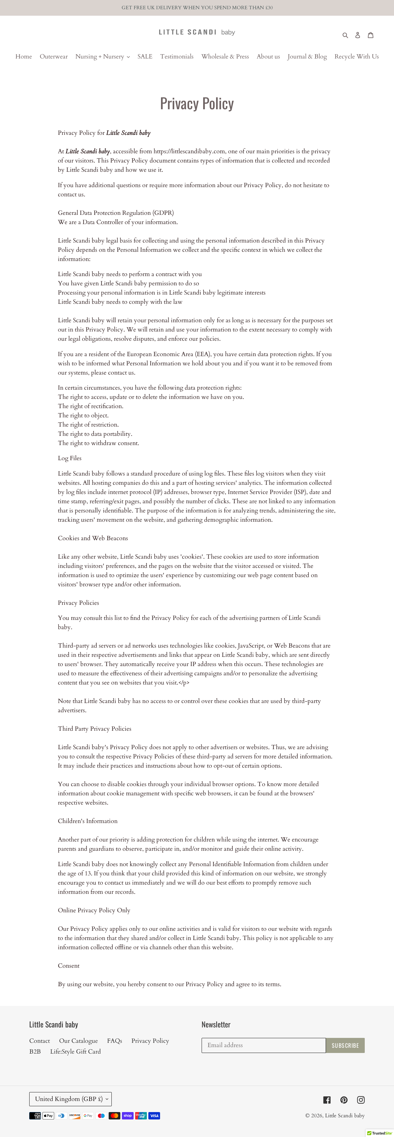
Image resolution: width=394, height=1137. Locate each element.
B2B (35, 1051)
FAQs (114, 1041)
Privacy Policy (150, 1041)
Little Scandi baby (345, 1115)
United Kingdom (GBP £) (69, 1099)
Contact (39, 1041)
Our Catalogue (78, 1041)
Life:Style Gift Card (75, 1051)
